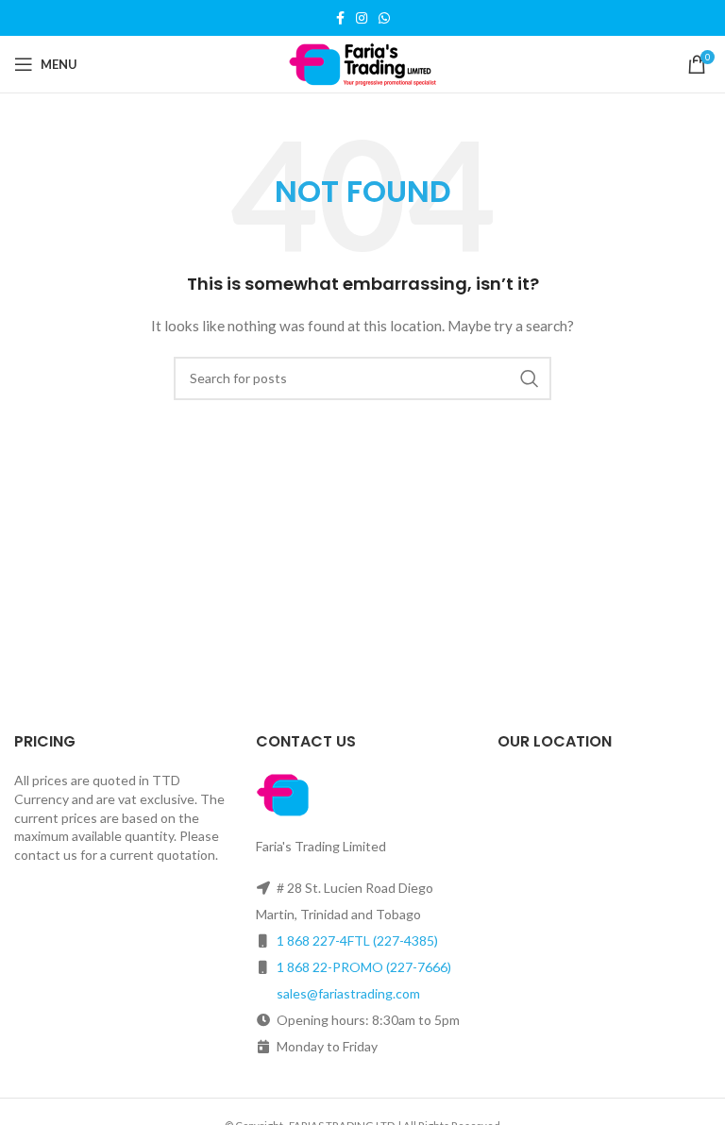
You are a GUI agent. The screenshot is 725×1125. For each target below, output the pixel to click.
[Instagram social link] (361, 18)
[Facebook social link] (340, 18)
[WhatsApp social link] (384, 18)
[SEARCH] (529, 378)
